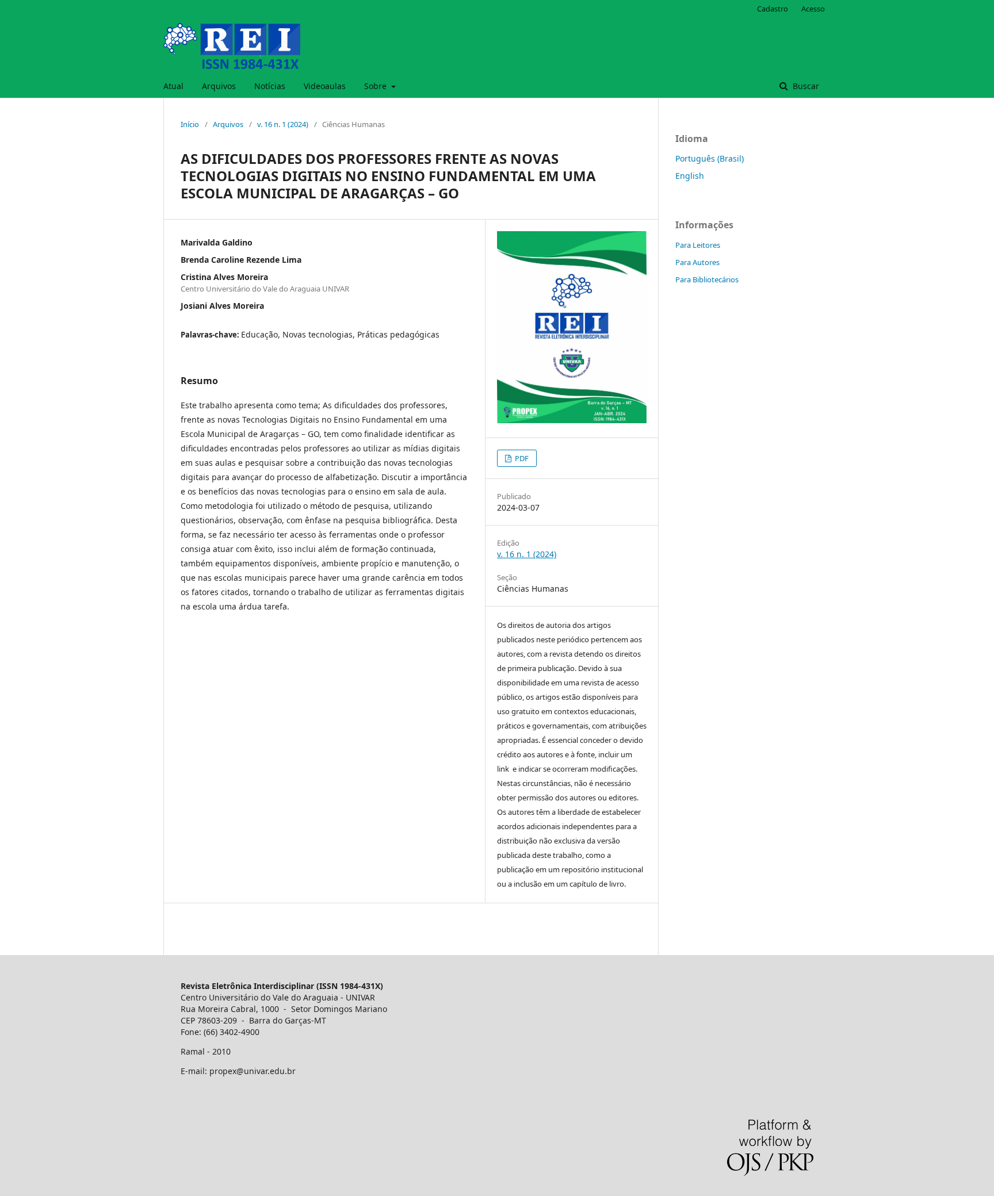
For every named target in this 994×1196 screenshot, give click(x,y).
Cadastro (772, 8)
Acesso (813, 8)
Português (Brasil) (709, 158)
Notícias (269, 85)
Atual (173, 85)
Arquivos (219, 85)
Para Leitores (697, 245)
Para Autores (697, 262)
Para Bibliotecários (707, 279)
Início (190, 124)
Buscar (804, 85)
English (689, 175)
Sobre (376, 85)
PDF (521, 458)
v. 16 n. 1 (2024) (282, 124)
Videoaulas (325, 85)
